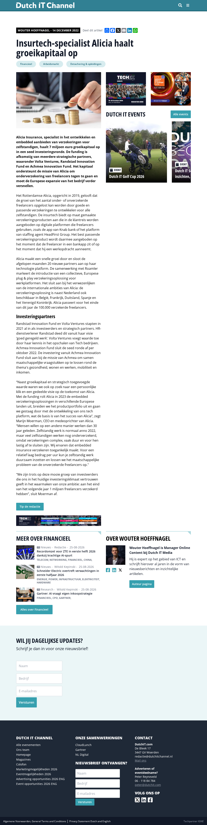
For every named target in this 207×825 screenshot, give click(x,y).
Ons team (22, 750)
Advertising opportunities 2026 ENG (40, 779)
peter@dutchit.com (148, 785)
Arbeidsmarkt (51, 64)
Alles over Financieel (34, 609)
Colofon (21, 764)
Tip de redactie (30, 506)
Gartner (80, 750)
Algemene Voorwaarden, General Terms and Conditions (35, 821)
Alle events (180, 114)
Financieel (26, 64)
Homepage (23, 755)
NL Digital (82, 755)
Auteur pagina (142, 584)
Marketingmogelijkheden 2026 (36, 769)
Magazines (23, 759)
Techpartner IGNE (194, 821)
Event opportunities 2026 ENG (36, 784)
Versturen (26, 702)
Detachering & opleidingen (85, 64)
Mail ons (140, 760)
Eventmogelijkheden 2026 (33, 774)
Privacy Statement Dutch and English (90, 821)
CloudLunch (83, 745)
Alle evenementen (28, 745)
